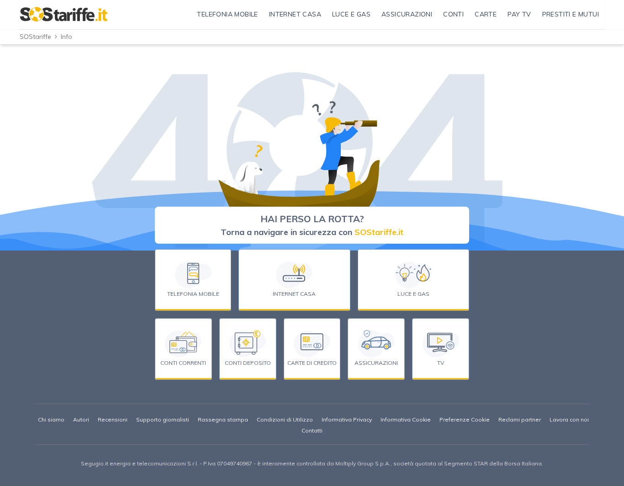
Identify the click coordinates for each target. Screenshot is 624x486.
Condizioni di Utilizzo (285, 419)
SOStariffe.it (378, 232)
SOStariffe (35, 36)
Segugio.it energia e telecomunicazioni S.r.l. (139, 463)
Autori (81, 419)
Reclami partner (519, 419)
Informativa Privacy (347, 419)
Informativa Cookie (406, 419)
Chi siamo (51, 419)
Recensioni (112, 419)
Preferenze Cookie (464, 419)
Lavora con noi (569, 419)
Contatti (312, 430)
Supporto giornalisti (162, 419)
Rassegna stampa (223, 419)
